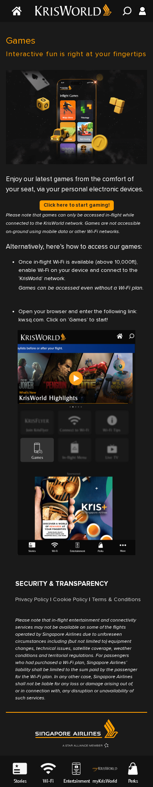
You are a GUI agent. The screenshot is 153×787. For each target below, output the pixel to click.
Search (125, 11)
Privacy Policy (32, 599)
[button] (48, 768)
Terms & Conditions (116, 599)
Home (16, 11)
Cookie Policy (70, 599)
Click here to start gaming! (77, 205)
